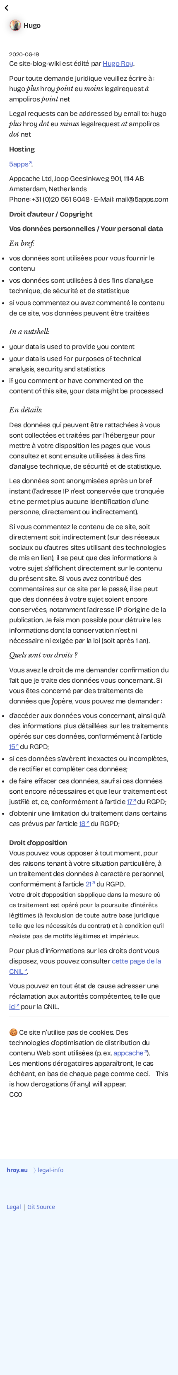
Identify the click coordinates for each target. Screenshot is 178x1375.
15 (12, 746)
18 (82, 823)
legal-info (50, 1170)
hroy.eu (17, 1170)
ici (12, 1006)
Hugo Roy (118, 63)
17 (129, 801)
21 (88, 884)
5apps (18, 164)
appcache (128, 1053)
